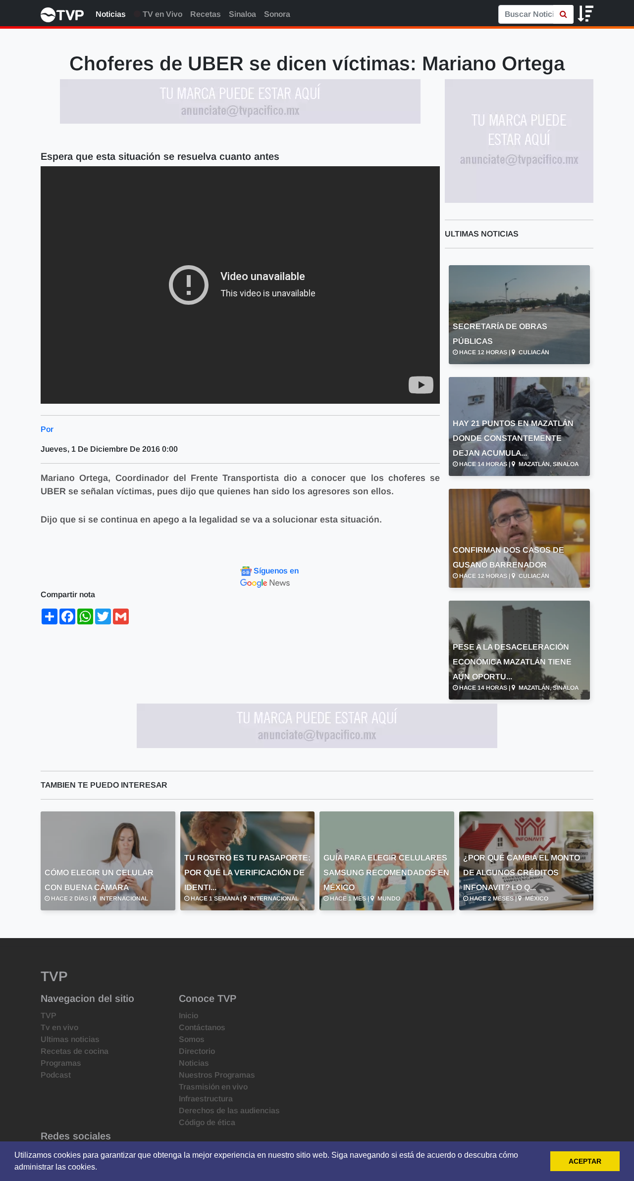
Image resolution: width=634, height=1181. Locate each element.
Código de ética (207, 1122)
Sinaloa (242, 14)
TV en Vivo (161, 14)
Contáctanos (202, 1027)
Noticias (111, 14)
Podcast (56, 1075)
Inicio (188, 1015)
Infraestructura (206, 1098)
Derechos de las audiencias (229, 1110)
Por (47, 429)
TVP (48, 1015)
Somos (192, 1039)
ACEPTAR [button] (585, 1161)
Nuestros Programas (217, 1075)
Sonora (277, 14)
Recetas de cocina (74, 1051)
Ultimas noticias (70, 1039)
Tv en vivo (59, 1027)
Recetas (205, 14)
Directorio (197, 1051)
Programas (61, 1063)
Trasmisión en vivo (213, 1087)
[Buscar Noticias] (563, 14)
